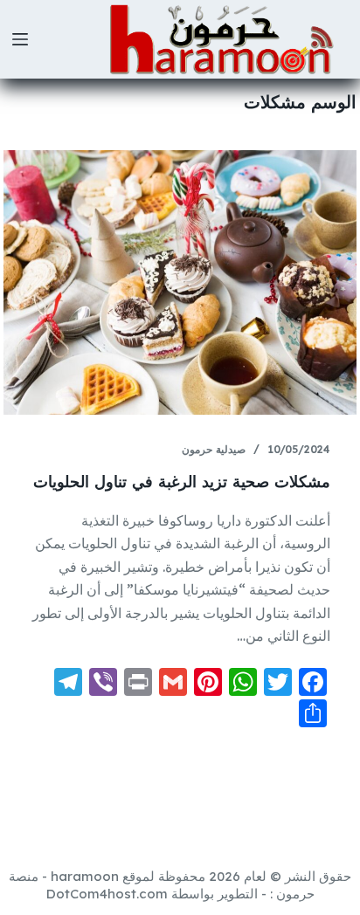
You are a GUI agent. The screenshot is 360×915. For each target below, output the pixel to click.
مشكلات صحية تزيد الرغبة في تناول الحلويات (181, 481)
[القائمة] (20, 39)
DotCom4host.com (107, 893)
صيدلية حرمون (214, 449)
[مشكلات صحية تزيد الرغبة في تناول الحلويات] (180, 282)
